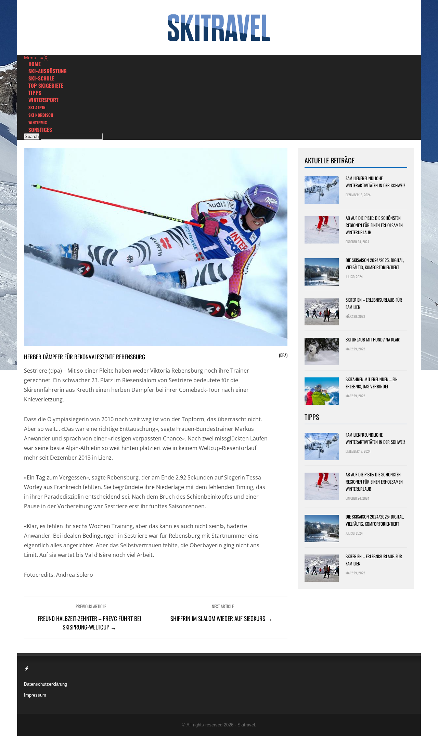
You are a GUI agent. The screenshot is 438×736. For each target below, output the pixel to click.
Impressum (35, 695)
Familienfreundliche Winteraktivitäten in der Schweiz (375, 182)
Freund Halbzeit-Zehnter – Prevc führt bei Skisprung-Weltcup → (89, 622)
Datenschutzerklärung (45, 684)
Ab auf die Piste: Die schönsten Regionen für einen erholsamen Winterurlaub (374, 225)
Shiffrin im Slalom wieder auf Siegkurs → (221, 618)
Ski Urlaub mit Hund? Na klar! (373, 339)
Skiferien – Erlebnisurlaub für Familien (374, 303)
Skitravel (246, 724)
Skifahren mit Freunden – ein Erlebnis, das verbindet (372, 383)
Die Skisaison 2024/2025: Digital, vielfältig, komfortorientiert (375, 264)
